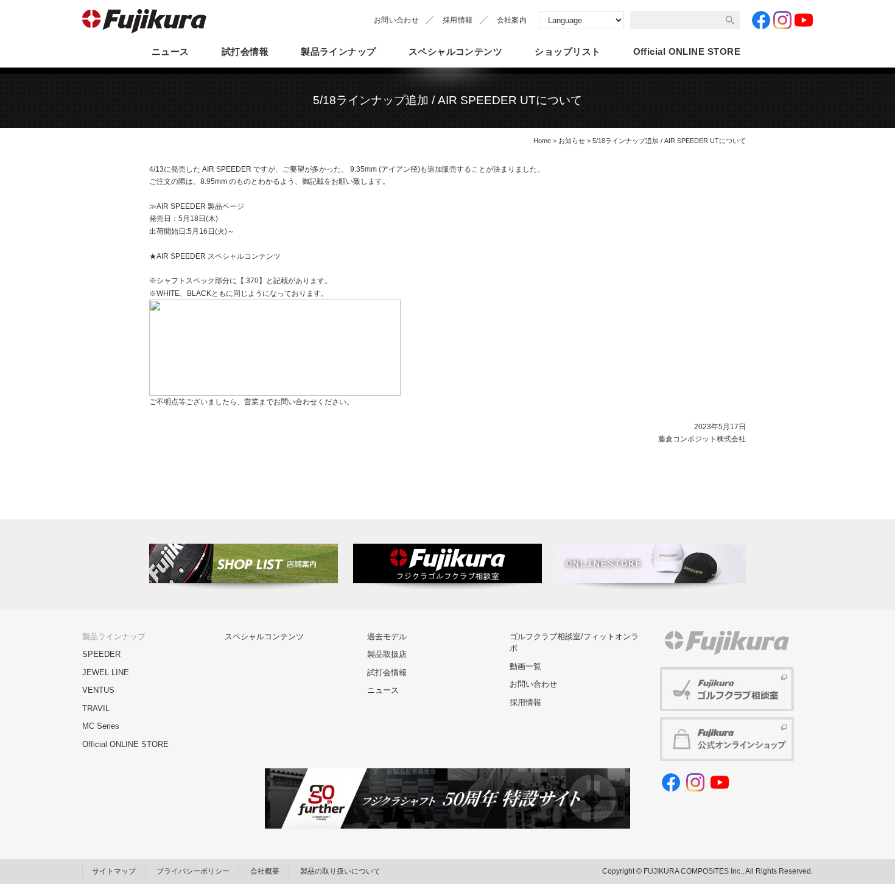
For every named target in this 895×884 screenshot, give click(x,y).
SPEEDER (101, 654)
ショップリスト (567, 51)
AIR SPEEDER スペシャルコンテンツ (218, 256)
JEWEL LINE (105, 672)
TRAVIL (96, 708)
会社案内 (512, 20)
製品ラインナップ (338, 51)
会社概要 (264, 871)
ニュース (170, 51)
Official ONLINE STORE (125, 744)
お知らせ (571, 140)
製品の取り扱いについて (340, 871)
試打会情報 (245, 51)
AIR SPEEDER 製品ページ (200, 206)
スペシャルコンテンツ (456, 51)
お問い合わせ (396, 20)
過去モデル (387, 636)
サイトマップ (114, 871)
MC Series (100, 726)
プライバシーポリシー (193, 871)
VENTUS (98, 690)
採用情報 (457, 20)
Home (542, 140)
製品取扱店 (387, 654)
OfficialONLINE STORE (686, 51)
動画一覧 (525, 666)
